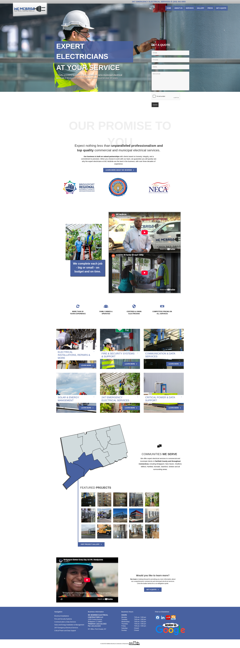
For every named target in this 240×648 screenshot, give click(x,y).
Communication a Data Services (65, 622)
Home (169, 8)
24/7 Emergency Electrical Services (66, 627)
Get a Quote (221, 8)
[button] (76, 355)
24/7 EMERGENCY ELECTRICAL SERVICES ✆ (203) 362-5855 (159, 2)
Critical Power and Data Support (65, 630)
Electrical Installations (61, 616)
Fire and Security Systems (63, 619)
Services (190, 8)
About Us (178, 8)
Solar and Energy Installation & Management (69, 625)
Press (210, 8)
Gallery (200, 8)
